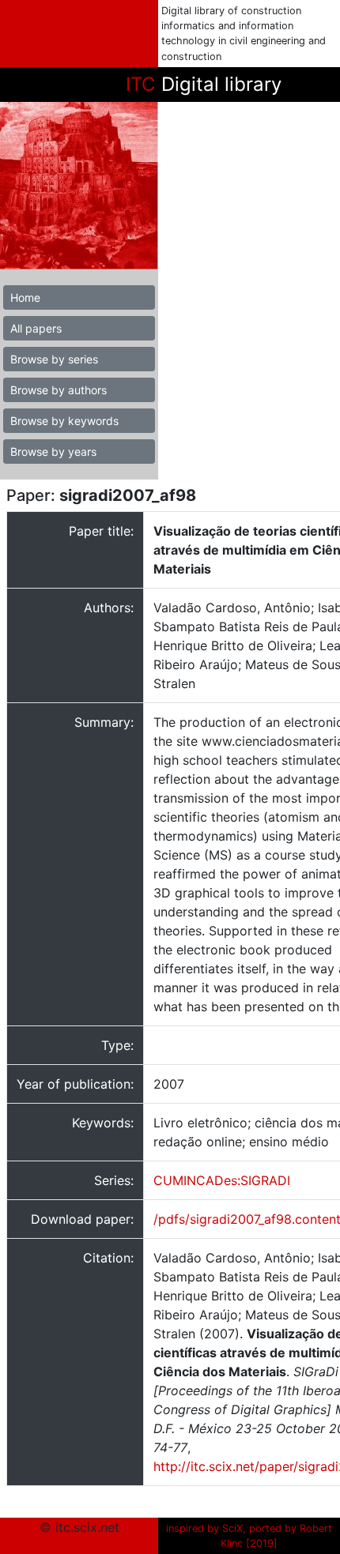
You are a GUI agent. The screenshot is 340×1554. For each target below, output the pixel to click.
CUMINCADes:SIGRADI (221, 1180)
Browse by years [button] (53, 451)
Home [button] (25, 297)
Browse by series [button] (54, 359)
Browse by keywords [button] (64, 420)
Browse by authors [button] (58, 390)
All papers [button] (36, 328)
